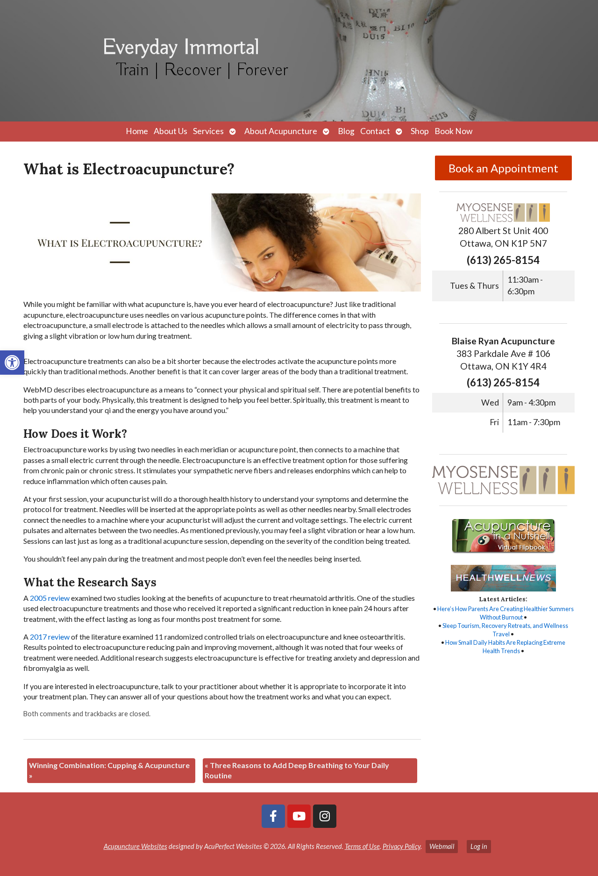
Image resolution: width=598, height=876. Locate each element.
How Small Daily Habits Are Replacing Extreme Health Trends (505, 647)
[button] (12, 362)
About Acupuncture (280, 131)
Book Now (453, 131)
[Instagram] (324, 816)
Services (208, 131)
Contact (375, 131)
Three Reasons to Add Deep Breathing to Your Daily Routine (297, 770)
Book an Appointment (503, 168)
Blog (346, 131)
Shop (420, 131)
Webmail (441, 846)
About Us (170, 131)
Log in (478, 846)
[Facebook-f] (273, 816)
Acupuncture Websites (135, 846)
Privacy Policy (401, 846)
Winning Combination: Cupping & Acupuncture (109, 770)
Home (137, 131)
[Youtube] (299, 816)
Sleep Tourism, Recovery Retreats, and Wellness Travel (505, 630)
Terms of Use (362, 846)
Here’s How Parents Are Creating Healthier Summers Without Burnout (505, 613)
